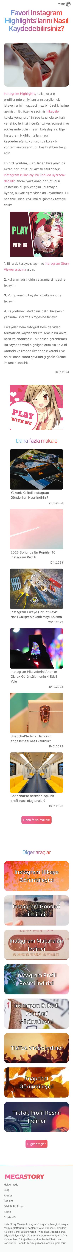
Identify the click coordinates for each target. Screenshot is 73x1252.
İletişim (8, 1201)
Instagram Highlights (19, 94)
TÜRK (61, 4)
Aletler (8, 1195)
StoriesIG (10, 1217)
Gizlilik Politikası (14, 1206)
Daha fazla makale (36, 820)
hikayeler (53, 111)
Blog (7, 1190)
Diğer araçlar (36, 1144)
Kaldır (7, 1211)
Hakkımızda (11, 1184)
